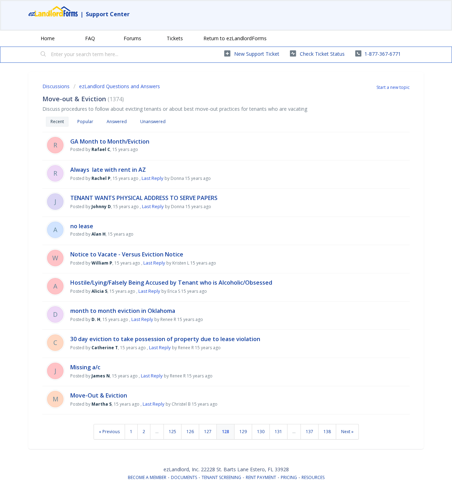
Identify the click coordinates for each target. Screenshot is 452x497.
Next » (347, 432)
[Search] (43, 55)
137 (309, 432)
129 (243, 432)
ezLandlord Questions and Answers (119, 86)
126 (190, 432)
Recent (57, 122)
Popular (85, 122)
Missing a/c (85, 367)
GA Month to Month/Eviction (109, 141)
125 (172, 432)
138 (327, 432)
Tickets (175, 38)
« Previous (109, 432)
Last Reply (152, 178)
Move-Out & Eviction (98, 395)
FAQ (90, 38)
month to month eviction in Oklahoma (122, 311)
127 (208, 432)
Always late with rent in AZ (108, 170)
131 (278, 432)
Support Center (108, 14)
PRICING (289, 477)
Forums (132, 38)
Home (48, 38)
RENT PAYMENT (261, 477)
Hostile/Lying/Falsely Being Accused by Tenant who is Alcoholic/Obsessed (171, 282)
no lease (81, 226)
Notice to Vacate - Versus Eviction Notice (126, 254)
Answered (117, 122)
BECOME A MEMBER (147, 477)
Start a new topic (393, 87)
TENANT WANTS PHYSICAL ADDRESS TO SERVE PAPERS (144, 198)
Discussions (56, 86)
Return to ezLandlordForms (235, 38)
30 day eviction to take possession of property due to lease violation (165, 339)
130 (260, 432)
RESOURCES (313, 477)
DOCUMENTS (184, 477)
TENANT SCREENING (221, 477)
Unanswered (153, 122)
